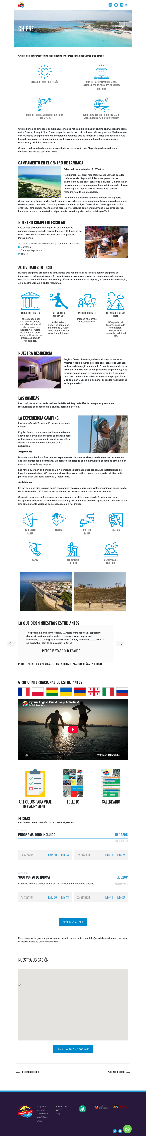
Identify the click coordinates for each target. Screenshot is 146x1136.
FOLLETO (73, 802)
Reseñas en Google (91, 664)
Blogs (39, 1120)
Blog (58, 1113)
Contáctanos (61, 1106)
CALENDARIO (111, 802)
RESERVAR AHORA (73, 922)
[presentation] (11, 643)
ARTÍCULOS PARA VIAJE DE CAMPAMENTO (35, 804)
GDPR (59, 1110)
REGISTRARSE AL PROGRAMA (73, 1048)
